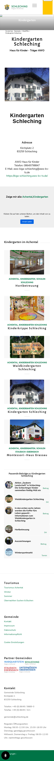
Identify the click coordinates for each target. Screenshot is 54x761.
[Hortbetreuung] (27, 262)
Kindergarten (40, 197)
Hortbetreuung (27, 285)
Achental (27, 197)
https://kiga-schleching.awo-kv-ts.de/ (27, 176)
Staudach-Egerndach (27, 452)
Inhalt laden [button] (27, 221)
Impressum (9, 625)
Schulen (40, 279)
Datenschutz (10, 630)
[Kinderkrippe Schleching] (27, 308)
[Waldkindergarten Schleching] (27, 347)
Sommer (8, 596)
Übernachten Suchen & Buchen (18, 600)
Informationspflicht (13, 634)
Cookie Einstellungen (14, 642)
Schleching (27, 282)
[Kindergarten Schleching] (27, 392)
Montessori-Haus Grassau (27, 455)
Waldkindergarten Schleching (27, 367)
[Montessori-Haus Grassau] (27, 432)
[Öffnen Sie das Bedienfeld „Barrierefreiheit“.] (5, 755)
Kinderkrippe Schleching (27, 328)
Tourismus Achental (13, 587)
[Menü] (33, 5)
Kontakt (7, 621)
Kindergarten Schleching (27, 412)
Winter (7, 592)
